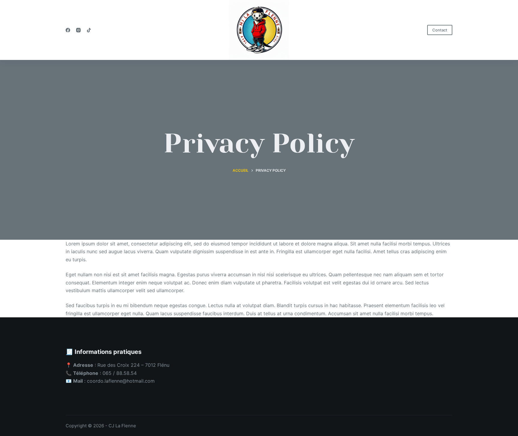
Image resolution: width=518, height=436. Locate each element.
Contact (439, 30)
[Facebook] (68, 30)
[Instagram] (78, 30)
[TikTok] (89, 30)
